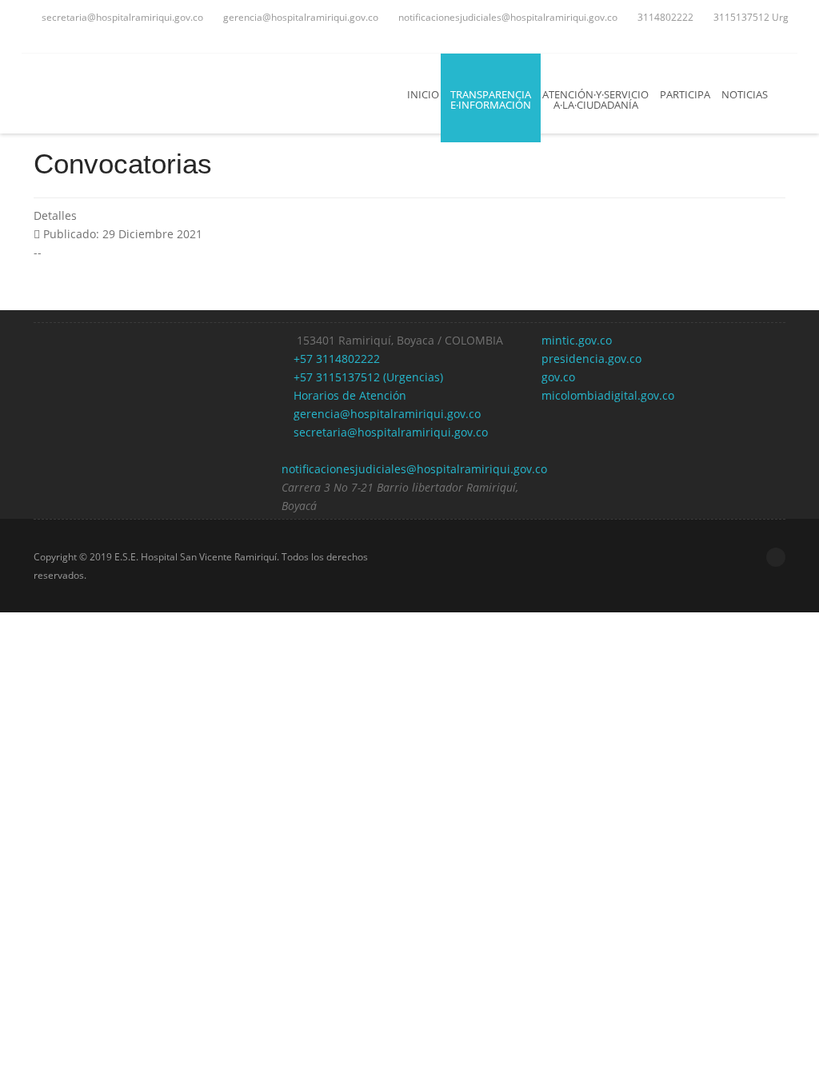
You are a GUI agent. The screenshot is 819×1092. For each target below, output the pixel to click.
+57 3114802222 (335, 358)
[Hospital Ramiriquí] (138, 94)
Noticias (744, 94)
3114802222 (664, 17)
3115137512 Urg (750, 17)
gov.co (558, 377)
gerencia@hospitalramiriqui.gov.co (299, 17)
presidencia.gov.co (591, 358)
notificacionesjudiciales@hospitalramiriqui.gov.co (506, 17)
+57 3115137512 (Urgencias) (366, 377)
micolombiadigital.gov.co (607, 395)
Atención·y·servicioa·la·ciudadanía (595, 99)
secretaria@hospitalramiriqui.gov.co (121, 17)
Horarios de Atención (348, 395)
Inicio (423, 94)
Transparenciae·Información (490, 99)
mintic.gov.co (576, 340)
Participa (685, 94)
